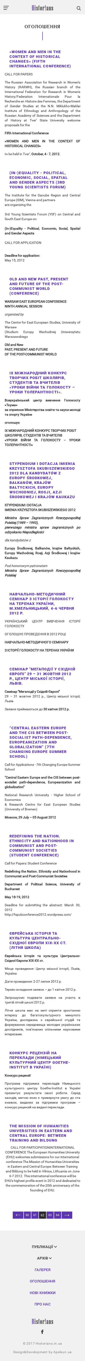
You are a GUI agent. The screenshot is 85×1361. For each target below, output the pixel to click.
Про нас (42, 1304)
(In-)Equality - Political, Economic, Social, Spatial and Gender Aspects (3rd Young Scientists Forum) (38, 180)
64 (57, 1215)
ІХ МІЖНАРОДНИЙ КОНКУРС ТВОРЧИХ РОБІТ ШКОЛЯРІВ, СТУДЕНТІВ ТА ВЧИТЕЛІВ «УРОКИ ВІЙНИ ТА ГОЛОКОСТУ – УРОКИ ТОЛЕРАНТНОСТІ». (42, 382)
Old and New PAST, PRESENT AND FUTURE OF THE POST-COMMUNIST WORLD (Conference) (39, 286)
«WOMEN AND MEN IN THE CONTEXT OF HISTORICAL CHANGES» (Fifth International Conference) (40, 59)
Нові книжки (42, 1293)
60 (27, 1215)
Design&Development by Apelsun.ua (42, 1352)
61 (35, 1215)
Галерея (43, 1270)
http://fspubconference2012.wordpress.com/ (38, 914)
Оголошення (42, 1281)
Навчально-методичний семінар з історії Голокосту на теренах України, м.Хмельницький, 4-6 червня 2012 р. (41, 603)
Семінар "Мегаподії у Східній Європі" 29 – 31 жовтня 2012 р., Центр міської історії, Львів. (42, 676)
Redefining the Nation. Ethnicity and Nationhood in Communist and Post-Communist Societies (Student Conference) (41, 845)
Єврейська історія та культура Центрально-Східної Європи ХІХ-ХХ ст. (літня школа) (38, 940)
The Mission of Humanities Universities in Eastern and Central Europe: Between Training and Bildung (40, 1133)
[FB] (42, 1331)
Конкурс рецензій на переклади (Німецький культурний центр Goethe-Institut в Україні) (39, 1060)
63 (50, 1215)
